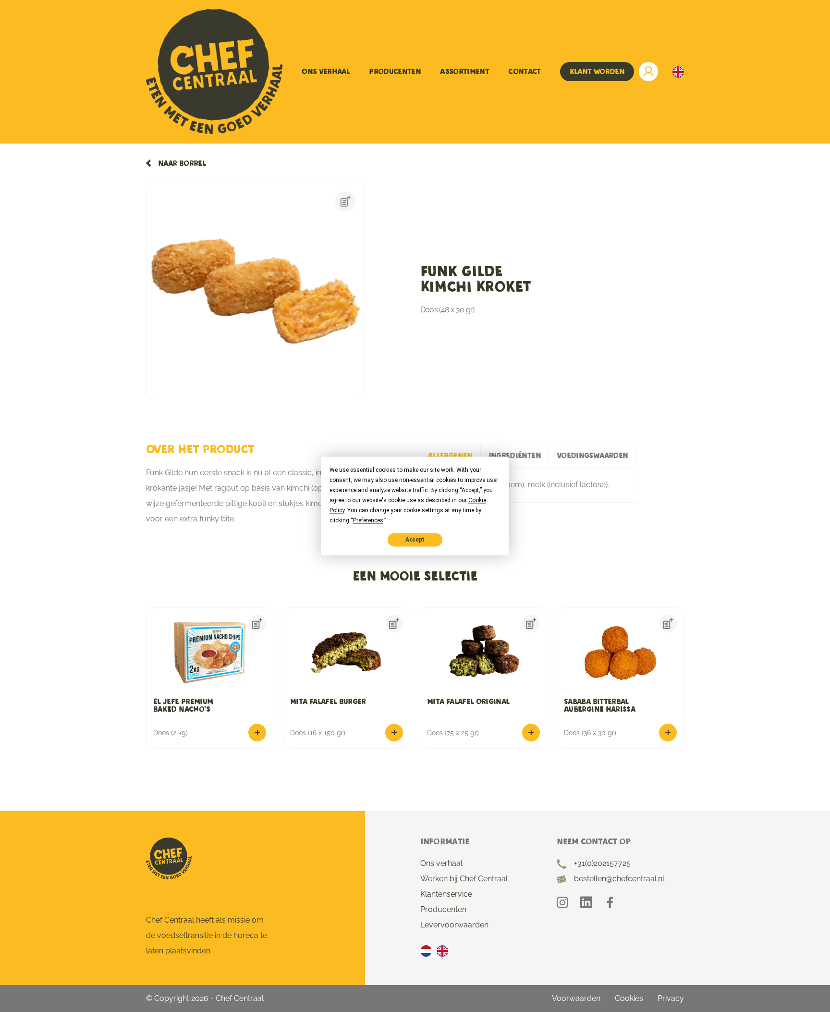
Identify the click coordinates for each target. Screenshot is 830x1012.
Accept (414, 539)
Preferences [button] (368, 520)
